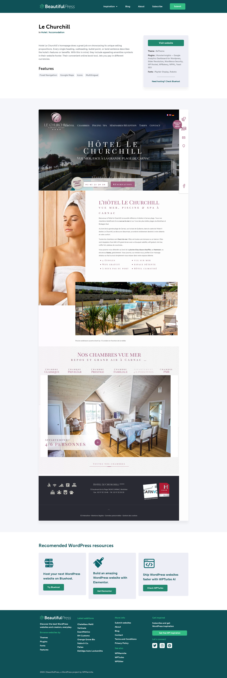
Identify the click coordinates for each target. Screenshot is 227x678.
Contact (119, 635)
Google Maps (67, 75)
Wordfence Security (174, 61)
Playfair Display (162, 72)
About (141, 6)
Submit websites (123, 623)
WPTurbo (119, 657)
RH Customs (83, 635)
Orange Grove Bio (86, 639)
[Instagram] (162, 645)
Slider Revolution (156, 61)
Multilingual (92, 75)
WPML (172, 64)
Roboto (173, 72)
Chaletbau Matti (85, 624)
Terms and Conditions (125, 639)
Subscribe (157, 6)
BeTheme (160, 51)
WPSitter (119, 661)
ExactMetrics (83, 632)
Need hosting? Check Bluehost (166, 81)
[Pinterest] (169, 645)
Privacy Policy (121, 643)
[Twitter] (154, 645)
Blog (127, 6)
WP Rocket (153, 64)
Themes (44, 637)
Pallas (80, 647)
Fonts (42, 645)
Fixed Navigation (48, 75)
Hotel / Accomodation (52, 32)
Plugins (43, 641)
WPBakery (163, 64)
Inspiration (109, 6)
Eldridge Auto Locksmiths (90, 651)
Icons (80, 75)
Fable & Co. (83, 643)
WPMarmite (120, 653)
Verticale (81, 628)
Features (44, 649)
